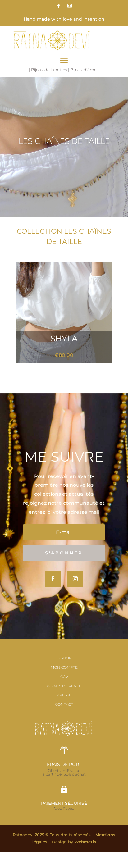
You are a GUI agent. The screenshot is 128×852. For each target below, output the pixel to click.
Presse (64, 695)
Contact (64, 704)
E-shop (64, 658)
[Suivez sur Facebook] (58, 6)
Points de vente (64, 686)
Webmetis (85, 841)
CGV (64, 676)
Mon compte (64, 667)
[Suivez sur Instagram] (69, 6)
